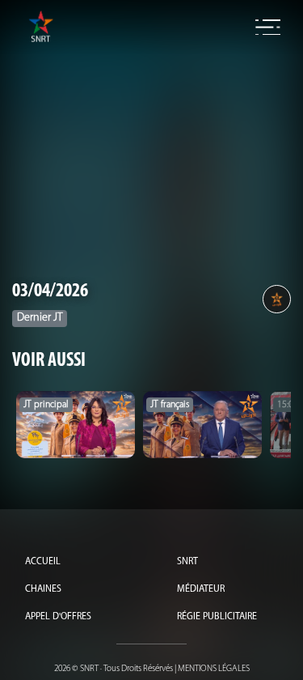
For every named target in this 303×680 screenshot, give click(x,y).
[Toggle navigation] (268, 27)
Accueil (43, 562)
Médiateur (201, 589)
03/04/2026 (50, 291)
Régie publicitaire (217, 617)
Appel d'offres (58, 617)
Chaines (43, 589)
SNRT (187, 562)
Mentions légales (214, 669)
